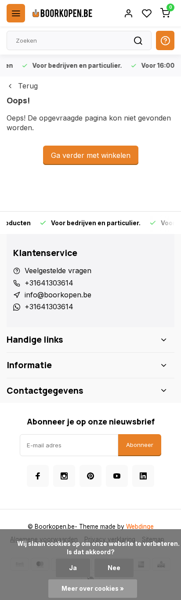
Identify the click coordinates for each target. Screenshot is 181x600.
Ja (73, 567)
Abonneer (139, 444)
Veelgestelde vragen (58, 270)
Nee (114, 567)
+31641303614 (49, 282)
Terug (28, 85)
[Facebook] (38, 476)
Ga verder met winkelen (90, 155)
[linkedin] (143, 476)
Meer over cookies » (93, 588)
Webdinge (140, 526)
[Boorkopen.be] (62, 13)
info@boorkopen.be (58, 294)
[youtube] (117, 476)
